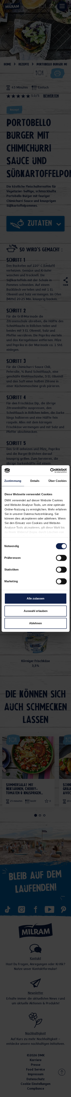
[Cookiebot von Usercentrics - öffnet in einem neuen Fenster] (50, 470)
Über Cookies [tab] (57, 480)
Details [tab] (35, 480)
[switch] (61, 558)
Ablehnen (35, 623)
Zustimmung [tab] (12, 480)
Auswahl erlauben (36, 611)
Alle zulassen (35, 598)
